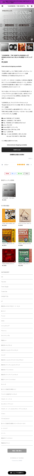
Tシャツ (3, 316)
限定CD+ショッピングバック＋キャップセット (12, 360)
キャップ (3, 355)
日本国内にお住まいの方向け (17, 154)
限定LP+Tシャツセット (7, 438)
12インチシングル (5, 335)
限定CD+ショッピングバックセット (9, 350)
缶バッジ (3, 311)
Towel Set (4, 291)
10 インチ (3, 384)
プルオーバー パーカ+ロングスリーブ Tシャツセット (14, 408)
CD (2, 277)
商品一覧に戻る (17, 451)
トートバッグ (4, 428)
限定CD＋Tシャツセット (7, 369)
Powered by (15, 460)
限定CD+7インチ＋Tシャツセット (9, 374)
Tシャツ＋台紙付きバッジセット (9, 394)
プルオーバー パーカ (6, 399)
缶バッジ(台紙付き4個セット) (8, 389)
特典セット (4, 340)
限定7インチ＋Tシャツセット (8, 379)
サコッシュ (3, 330)
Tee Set (3, 281)
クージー (3, 433)
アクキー (3, 413)
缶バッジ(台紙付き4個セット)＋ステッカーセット (13, 423)
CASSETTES (4, 296)
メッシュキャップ (5, 325)
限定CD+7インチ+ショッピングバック (10, 365)
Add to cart (17, 150)
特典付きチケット (5, 443)
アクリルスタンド (5, 418)
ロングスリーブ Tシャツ (7, 404)
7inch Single (4, 286)
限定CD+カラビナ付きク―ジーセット (10, 306)
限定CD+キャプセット (6, 345)
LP (2, 301)
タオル (2, 321)
